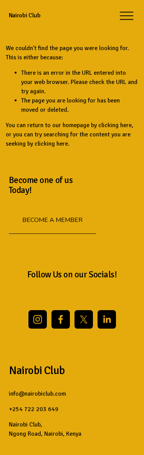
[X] (83, 319)
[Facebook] (60, 319)
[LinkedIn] (107, 319)
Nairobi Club (25, 15)
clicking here (115, 125)
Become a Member (52, 220)
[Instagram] (37, 319)
